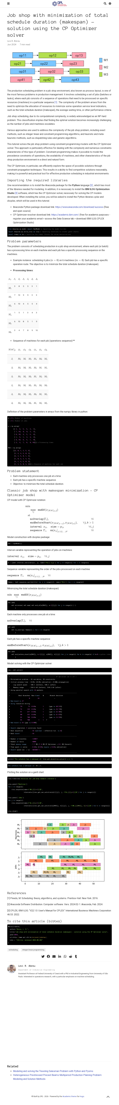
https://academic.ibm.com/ (65, 214)
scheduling (13, 950)
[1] (56, 102)
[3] (16, 193)
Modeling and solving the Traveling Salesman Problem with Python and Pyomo (53, 1071)
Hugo (82, 1096)
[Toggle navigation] (8, 4)
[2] (91, 185)
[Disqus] (59, 1021)
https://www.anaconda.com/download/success (79, 207)
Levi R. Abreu (13, 41)
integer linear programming (33, 950)
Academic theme (69, 1096)
